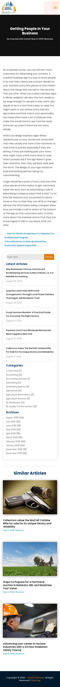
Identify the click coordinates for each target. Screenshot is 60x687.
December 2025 (14, 449)
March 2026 (12, 437)
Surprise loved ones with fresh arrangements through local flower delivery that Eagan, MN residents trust (30, 294)
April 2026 (11, 433)
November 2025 (14, 453)
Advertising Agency (15, 386)
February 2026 (13, 441)
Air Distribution (13, 402)
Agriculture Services (16, 398)
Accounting (12, 374)
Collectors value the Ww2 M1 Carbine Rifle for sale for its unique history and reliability (27, 523)
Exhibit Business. (36, 677)
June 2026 (11, 425)
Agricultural (11, 390)
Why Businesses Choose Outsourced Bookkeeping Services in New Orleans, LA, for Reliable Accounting (30, 273)
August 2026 (12, 417)
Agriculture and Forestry (18, 394)
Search (49, 256)
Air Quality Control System (19, 406)
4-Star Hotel (12, 370)
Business (48, 38)
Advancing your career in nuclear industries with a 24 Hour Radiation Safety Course (25, 647)
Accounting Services (16, 378)
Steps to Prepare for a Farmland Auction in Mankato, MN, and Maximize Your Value (27, 585)
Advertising (11, 382)
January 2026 (13, 445)
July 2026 (10, 421)
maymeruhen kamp (20, 38)
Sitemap (36, 680)
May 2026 (11, 429)
